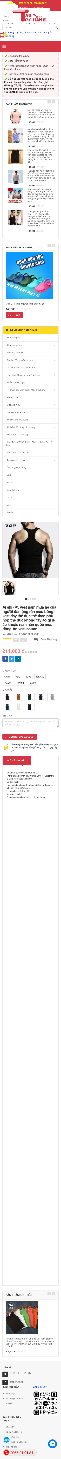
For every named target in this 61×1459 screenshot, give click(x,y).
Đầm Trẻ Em (13, 489)
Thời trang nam (14, 345)
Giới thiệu (10, 1393)
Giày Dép (10, 1427)
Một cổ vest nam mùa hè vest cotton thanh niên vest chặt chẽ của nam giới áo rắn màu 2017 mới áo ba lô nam (41, 113)
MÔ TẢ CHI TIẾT (16, 760)
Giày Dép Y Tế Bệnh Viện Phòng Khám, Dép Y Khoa (28, 444)
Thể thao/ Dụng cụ (16, 382)
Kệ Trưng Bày (12, 1436)
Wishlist (25, 7)
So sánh (39, 7)
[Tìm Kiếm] (56, 27)
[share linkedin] (18, 659)
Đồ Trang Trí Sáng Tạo (18, 452)
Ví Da (9, 475)
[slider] (8, 639)
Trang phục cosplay (17, 460)
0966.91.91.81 (16, 1382)
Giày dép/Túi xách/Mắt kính (21, 367)
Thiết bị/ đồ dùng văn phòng (21, 427)
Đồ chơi (10, 512)
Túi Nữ (10, 482)
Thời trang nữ (14, 337)
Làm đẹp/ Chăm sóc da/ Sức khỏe (24, 374)
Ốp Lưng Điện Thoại (17, 467)
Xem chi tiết (14, 315)
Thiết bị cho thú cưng (17, 419)
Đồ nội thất (12, 397)
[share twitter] (11, 659)
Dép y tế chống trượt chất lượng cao (25, 303)
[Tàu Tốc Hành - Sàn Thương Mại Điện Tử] (30, 15)
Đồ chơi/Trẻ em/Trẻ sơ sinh (20, 360)
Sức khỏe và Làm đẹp (18, 434)
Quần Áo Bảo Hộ (14, 1431)
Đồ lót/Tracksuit (15, 352)
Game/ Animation (16, 412)
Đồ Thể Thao (12, 1446)
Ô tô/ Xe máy (13, 404)
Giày (9, 497)
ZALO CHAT (40, 1386)
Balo (9, 504)
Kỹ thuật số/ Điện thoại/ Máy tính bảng (26, 389)
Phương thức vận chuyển (14, 1401)
